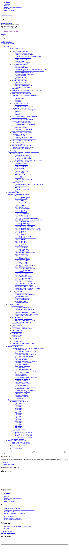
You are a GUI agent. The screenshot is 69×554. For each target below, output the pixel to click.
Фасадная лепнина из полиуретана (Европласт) (26, 371)
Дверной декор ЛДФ (21, 171)
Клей (13, 150)
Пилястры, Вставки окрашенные (25, 294)
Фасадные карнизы (21, 349)
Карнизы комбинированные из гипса (26, 314)
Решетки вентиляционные (20, 401)
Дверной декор (19, 98)
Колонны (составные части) (23, 129)
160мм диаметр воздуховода (23, 435)
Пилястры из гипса (17, 341)
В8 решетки (18, 427)
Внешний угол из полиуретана (21, 92)
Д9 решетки (18, 416)
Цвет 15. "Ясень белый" (22, 213)
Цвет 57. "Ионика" (21, 241)
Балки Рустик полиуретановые (21, 442)
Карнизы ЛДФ (19, 173)
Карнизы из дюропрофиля (23, 155)
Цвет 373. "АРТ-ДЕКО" (22, 260)
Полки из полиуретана (18, 144)
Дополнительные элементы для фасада (27, 377)
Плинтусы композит (21, 166)
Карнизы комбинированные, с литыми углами (29, 71)
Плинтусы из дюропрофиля (23, 158)
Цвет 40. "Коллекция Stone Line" (25, 221)
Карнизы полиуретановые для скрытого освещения (31, 69)
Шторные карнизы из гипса (23, 311)
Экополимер (15, 182)
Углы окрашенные (20, 301)
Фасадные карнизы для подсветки (25, 351)
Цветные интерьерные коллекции (18, 194)
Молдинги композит (21, 165)
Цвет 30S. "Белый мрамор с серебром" (27, 218)
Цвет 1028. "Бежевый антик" (24, 280)
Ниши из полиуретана (18, 142)
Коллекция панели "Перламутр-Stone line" (28, 288)
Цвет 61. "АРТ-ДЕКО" (22, 254)
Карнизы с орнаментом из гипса (25, 312)
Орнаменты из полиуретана (20, 108)
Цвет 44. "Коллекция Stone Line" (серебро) (28, 229)
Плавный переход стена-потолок (25, 74)
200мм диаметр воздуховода (23, 437)
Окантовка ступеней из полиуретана (23, 147)
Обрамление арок (20, 97)
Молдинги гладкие (21, 82)
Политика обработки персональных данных (17, 526)
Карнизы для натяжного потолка (25, 72)
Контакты (7, 2)
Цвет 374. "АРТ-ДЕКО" (22, 262)
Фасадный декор (13, 346)
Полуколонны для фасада (23, 383)
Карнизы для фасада (21, 375)
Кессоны (17, 114)
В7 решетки (18, 426)
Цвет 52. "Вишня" (20, 233)
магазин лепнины (6, 23)
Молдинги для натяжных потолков (26, 85)
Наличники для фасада (22, 385)
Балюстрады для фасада (22, 379)
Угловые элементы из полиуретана (22, 93)
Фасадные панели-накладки (23, 362)
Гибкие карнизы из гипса (23, 315)
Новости (7, 8)
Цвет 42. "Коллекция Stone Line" (25, 225)
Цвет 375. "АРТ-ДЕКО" (22, 264)
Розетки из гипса (17, 332)
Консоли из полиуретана (19, 447)
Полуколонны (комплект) (23, 122)
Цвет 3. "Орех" (19, 200)
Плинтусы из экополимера (23, 58)
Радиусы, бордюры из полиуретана (22, 140)
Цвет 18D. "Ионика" (21, 244)
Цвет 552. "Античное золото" (24, 272)
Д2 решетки (18, 405)
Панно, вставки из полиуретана (21, 131)
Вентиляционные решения (16, 400)
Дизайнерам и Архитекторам (13, 7)
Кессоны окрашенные (21, 293)
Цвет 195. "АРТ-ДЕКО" (22, 259)
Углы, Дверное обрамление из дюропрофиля (28, 160)
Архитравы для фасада (22, 372)
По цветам (15, 195)
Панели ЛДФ (19, 178)
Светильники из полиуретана (21, 148)
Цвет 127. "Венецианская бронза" (25, 268)
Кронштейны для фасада (22, 392)
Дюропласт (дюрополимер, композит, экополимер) (23, 152)
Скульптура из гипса (18, 330)
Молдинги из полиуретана (20, 80)
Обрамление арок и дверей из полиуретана (25, 95)
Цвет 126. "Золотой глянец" (23, 267)
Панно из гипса (16, 338)
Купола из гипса (17, 333)
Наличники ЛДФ (20, 176)
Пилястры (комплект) (21, 105)
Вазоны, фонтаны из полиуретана (22, 132)
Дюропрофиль (16, 153)
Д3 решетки (18, 406)
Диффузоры (15, 431)
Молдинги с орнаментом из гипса (25, 320)
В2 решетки (18, 419)
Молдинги (18, 187)
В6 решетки (18, 424)
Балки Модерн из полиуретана (21, 443)
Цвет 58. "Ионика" (21, 242)
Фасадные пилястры (21, 364)
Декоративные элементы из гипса (22, 328)
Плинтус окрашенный (22, 299)
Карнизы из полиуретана (19, 64)
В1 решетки (18, 418)
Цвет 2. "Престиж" (21, 199)
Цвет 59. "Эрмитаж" (21, 246)
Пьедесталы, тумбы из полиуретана (22, 119)
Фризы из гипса (16, 324)
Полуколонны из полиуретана (21, 121)
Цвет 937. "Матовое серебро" (24, 278)
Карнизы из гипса (17, 306)
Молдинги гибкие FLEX (22, 87)
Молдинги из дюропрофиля (23, 157)
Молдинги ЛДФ (20, 174)
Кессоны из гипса (17, 335)
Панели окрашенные (21, 302)
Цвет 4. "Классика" (21, 202)
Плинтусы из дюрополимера (24, 54)
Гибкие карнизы (20, 79)
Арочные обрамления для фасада (25, 387)
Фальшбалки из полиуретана (17, 440)
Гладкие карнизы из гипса (23, 307)
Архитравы (18, 101)
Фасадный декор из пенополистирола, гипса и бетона (28, 348)
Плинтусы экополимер (22, 189)
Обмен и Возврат (9, 10)
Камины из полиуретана (19, 134)
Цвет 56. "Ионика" (21, 239)
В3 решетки (18, 421)
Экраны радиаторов (18, 439)
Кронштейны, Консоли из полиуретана (24, 139)
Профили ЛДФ (19, 181)
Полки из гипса (16, 336)
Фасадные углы (20, 367)
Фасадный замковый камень (23, 369)
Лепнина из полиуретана (15, 48)
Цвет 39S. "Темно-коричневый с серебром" (28, 220)
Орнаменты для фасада (22, 396)
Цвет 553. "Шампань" (21, 273)
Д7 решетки (18, 413)
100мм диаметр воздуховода (23, 432)
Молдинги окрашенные (22, 298)
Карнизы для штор (21, 75)
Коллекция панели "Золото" (23, 289)
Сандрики (18, 100)
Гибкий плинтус (20, 61)
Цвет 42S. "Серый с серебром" (24, 226)
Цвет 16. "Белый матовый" (23, 215)
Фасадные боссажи (21, 359)
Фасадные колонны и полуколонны (26, 361)
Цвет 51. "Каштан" (21, 231)
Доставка (7, 4)
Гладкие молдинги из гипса (23, 319)
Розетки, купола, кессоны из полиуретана (24, 110)
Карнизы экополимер (21, 186)
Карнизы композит (21, 163)
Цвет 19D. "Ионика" (21, 217)
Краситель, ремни (17, 448)
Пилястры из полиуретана (20, 103)
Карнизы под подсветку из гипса (25, 309)
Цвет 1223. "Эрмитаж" (22, 251)
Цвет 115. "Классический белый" (25, 252)
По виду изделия (17, 291)
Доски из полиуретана (18, 445)
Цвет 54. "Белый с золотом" (23, 236)
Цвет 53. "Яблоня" (21, 234)
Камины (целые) (20, 135)
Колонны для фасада (21, 382)
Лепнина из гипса (13, 304)
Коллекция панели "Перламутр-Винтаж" (27, 286)
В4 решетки (18, 422)
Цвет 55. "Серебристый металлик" (25, 238)
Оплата (6, 5)
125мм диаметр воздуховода (23, 434)
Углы (16, 191)
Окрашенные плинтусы (22, 62)
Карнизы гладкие (20, 66)
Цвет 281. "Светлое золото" (23, 270)
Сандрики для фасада (21, 395)
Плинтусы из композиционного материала (28, 56)
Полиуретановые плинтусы (23, 53)
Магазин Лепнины (6, 15)
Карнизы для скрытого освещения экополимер (29, 184)
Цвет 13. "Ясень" (20, 210)
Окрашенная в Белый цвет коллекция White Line (26, 90)
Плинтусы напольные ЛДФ (23, 179)
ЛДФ (13, 169)
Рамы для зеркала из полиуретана (22, 145)
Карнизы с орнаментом (22, 67)
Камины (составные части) (23, 137)
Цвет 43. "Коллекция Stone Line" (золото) (27, 228)
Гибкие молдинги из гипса (23, 322)
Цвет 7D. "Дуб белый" (22, 207)
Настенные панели (13, 192)
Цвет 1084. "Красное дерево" (24, 281)
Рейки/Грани (15, 88)
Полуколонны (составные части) (25, 124)
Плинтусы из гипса (17, 325)
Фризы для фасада (20, 374)
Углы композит (19, 168)
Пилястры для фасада (21, 380)
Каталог (6, 46)
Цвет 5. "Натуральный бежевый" (25, 204)
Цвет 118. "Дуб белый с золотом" (25, 265)
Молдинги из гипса (18, 317)
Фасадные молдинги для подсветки (26, 354)
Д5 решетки (18, 409)
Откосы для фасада (21, 393)
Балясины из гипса (17, 345)
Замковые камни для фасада (23, 388)
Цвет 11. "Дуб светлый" (22, 208)
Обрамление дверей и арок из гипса (23, 343)
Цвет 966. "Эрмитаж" (21, 249)
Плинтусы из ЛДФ (21, 59)
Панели (14, 50)
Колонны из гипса (17, 340)
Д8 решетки (18, 414)
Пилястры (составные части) (24, 106)
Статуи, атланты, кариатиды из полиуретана (25, 116)
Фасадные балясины (21, 358)
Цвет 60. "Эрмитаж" (21, 247)
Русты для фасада (20, 398)
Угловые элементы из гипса (20, 327)
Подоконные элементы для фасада (25, 390)
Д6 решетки (18, 411)
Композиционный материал (20, 161)
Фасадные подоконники (22, 366)
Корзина (3, 34)
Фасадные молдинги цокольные (25, 356)
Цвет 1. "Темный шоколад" (23, 197)
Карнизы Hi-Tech (20, 77)
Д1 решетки (18, 403)
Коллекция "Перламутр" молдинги (26, 283)
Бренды (6, 528)
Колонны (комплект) (21, 127)
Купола (17, 113)
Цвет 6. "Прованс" (21, 205)
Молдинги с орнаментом (22, 84)
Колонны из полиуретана (19, 126)
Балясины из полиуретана (19, 118)
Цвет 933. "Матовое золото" (23, 276)
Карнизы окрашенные (22, 296)
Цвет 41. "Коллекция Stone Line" (25, 223)
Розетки (17, 111)
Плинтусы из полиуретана (20, 51)
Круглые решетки (20, 429)
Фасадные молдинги (21, 353)
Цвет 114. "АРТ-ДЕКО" (22, 257)
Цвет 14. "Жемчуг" (21, 212)
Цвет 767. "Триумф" (21, 275)
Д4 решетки (18, 408)
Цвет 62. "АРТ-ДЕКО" (22, 255)
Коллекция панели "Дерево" (24, 285)
